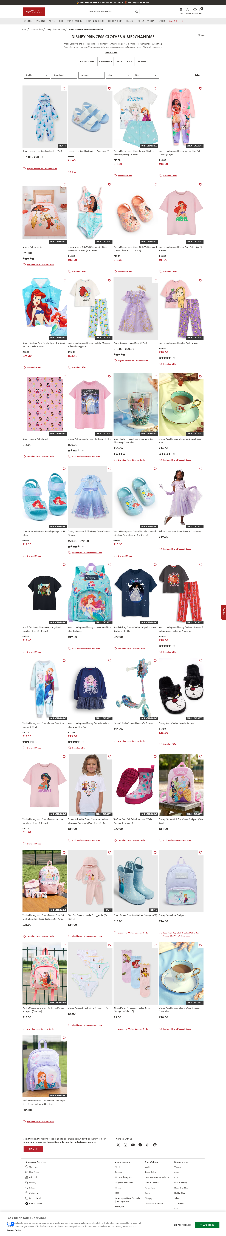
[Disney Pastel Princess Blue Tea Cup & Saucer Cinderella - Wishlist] (201, 945)
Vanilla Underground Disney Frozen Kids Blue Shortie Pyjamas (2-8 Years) (134, 153)
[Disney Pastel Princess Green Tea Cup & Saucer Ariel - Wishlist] (201, 376)
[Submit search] (136, 11)
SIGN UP (33, 1149)
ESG (117, 1193)
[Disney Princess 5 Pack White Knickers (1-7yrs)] (90, 973)
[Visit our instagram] (125, 1145)
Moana (142, 61)
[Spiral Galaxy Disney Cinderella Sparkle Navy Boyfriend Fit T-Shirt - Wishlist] (155, 565)
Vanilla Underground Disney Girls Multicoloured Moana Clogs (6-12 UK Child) (135, 249)
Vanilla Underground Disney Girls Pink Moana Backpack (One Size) (43, 1009)
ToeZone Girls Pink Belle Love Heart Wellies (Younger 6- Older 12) (133, 821)
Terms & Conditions (152, 1182)
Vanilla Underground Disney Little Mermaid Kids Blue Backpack (89, 629)
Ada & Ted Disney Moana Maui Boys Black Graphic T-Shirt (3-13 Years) (41, 629)
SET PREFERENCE (182, 1225)
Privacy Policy (150, 1188)
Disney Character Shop (55, 29)
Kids (176, 1177)
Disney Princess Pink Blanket (35, 438)
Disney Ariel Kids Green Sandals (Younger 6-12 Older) (43, 533)
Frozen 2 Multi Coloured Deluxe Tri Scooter (133, 723)
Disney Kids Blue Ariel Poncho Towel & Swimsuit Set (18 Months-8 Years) (43, 345)
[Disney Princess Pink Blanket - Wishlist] (64, 376)
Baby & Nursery (180, 1182)
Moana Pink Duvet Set (32, 247)
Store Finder (34, 1167)
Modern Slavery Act (123, 1177)
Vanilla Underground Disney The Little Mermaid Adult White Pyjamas (89, 345)
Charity (118, 1188)
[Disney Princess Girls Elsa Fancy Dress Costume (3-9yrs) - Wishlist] (109, 469)
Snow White (87, 61)
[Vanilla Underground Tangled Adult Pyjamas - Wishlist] (201, 280)
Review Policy (150, 1172)
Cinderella (105, 61)
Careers (118, 1172)
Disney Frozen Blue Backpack (172, 915)
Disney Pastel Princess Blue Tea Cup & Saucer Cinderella (179, 1009)
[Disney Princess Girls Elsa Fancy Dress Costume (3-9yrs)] (90, 497)
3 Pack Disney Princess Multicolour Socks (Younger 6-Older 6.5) (132, 1009)
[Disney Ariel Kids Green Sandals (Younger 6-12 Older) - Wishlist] (64, 469)
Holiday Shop (179, 1193)
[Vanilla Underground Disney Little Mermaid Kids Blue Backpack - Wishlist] (109, 565)
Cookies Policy (14, 1230)
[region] (113, 1224)
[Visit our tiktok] (147, 1145)
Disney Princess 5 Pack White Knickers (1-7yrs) (89, 1007)
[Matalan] (33, 11)
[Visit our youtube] (133, 1145)
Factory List (119, 1206)
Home (23, 29)
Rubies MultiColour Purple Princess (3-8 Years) (180, 531)
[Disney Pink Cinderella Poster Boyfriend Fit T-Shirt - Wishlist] (109, 376)
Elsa (119, 61)
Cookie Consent (35, 1203)
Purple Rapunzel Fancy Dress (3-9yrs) (130, 343)
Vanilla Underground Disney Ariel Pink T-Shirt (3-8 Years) (181, 249)
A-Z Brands (179, 1203)
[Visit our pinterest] (155, 1145)
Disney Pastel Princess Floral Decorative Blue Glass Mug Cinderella (134, 440)
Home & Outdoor (181, 1188)
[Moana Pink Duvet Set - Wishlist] (64, 184)
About (117, 1167)
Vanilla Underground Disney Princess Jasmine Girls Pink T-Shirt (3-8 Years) (42, 821)
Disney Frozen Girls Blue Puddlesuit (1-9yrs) (42, 151)
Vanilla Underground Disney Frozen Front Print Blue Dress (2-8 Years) (88, 725)
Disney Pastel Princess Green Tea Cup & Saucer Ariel (180, 440)
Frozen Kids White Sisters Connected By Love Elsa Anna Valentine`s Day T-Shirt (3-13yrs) (88, 821)
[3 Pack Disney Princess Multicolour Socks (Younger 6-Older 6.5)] (136, 973)
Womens (178, 1167)
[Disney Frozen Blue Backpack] (181, 881)
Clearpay (148, 1198)
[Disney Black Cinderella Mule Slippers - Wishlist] (201, 661)
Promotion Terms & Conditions (157, 1177)
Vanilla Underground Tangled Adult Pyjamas (178, 343)
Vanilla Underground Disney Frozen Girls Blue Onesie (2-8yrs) (43, 725)
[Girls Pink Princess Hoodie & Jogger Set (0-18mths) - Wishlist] (109, 852)
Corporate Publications (124, 1182)
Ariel (130, 61)
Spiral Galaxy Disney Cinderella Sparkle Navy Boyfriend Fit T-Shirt (135, 629)
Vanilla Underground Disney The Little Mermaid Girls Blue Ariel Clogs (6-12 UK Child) (135, 533)
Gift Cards (33, 1177)
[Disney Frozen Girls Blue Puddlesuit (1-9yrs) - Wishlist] (64, 88)
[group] (32, 157)
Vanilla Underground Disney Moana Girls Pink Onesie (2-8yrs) (179, 153)
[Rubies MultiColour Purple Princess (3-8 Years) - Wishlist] (201, 469)
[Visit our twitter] (118, 1145)
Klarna (147, 1193)
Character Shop (36, 29)
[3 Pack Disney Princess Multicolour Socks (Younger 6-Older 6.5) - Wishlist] (155, 945)
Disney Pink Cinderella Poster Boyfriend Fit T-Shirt (90, 438)
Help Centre (34, 1172)
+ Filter (196, 74)
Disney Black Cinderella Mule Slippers (176, 723)
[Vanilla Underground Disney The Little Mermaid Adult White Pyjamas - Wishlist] (109, 280)
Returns (32, 1188)
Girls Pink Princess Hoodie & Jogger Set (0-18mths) (87, 917)
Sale (176, 1208)
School (177, 1198)
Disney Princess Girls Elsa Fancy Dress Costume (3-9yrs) (89, 533)
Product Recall (35, 1198)
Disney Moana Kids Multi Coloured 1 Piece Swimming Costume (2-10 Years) (87, 249)
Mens (176, 1172)
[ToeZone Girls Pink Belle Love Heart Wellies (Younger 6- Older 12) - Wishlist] (155, 757)
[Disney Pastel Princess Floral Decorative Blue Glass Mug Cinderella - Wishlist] (155, 376)
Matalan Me (34, 1193)
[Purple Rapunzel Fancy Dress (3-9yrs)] (136, 308)
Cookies (148, 1167)
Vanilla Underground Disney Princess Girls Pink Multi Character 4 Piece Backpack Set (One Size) (43, 917)
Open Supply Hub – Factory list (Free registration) (127, 1200)
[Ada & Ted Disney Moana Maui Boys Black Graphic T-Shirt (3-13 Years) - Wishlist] (64, 565)
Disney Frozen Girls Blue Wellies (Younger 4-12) (135, 915)
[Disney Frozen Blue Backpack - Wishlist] (201, 852)
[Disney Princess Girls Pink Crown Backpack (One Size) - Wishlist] (201, 757)
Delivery (32, 1182)
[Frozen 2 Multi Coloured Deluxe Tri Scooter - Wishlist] (155, 661)
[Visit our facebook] (140, 1145)
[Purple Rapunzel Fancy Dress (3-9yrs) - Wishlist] (155, 280)
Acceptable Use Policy (154, 1203)
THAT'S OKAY (207, 1225)
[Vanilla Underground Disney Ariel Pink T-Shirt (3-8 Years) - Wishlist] (201, 184)
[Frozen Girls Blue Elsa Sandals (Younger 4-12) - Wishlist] (109, 88)
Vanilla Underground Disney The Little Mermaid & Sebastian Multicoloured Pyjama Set (181, 629)
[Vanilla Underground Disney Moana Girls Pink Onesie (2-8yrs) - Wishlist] (201, 88)
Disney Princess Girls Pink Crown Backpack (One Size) (181, 821)
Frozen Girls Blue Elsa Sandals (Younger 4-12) (88, 151)
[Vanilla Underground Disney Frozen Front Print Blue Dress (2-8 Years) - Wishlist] (109, 661)
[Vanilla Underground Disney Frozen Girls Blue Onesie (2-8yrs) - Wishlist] (64, 661)
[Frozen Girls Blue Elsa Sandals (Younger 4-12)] (90, 116)
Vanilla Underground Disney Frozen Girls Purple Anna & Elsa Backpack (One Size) (43, 1102)
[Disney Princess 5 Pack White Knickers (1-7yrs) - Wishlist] (109, 945)
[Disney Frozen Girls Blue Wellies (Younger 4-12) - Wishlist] (155, 852)
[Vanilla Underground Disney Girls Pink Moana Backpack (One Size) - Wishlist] (64, 945)
